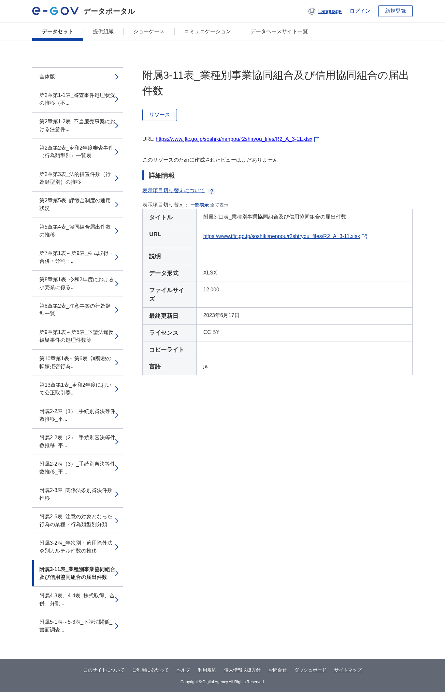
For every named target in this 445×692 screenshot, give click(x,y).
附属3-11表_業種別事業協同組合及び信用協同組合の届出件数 (77, 573)
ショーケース (149, 31)
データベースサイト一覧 (279, 31)
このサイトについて (103, 669)
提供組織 (103, 31)
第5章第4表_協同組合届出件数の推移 (75, 230)
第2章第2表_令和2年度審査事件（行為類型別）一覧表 (76, 151)
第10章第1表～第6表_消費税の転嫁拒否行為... (75, 362)
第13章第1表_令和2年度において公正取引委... (75, 388)
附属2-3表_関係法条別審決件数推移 (75, 494)
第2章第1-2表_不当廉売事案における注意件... (77, 125)
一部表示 (200, 204)
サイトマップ (348, 669)
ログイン (360, 11)
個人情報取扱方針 (242, 669)
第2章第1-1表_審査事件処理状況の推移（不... (77, 99)
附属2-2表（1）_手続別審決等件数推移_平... (77, 415)
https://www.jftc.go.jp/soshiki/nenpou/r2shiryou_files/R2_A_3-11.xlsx (234, 139)
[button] (325, 11)
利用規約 (207, 669)
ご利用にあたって (150, 669)
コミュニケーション (207, 31)
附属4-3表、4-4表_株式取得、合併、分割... (77, 599)
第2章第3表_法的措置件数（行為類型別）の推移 (75, 178)
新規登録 (395, 11)
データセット (57, 31)
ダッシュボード (310, 669)
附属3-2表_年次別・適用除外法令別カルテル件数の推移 (75, 546)
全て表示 (219, 204)
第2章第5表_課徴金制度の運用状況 (75, 204)
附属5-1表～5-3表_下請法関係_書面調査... (75, 625)
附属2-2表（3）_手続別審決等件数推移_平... (77, 467)
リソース (159, 114)
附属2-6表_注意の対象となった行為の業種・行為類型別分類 (75, 520)
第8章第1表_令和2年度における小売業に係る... (76, 283)
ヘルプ (183, 669)
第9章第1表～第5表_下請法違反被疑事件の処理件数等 (76, 336)
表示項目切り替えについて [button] (173, 190)
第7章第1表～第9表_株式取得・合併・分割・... (76, 257)
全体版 (47, 76)
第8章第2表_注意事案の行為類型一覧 (75, 309)
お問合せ (277, 669)
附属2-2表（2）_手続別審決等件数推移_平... (77, 441)
